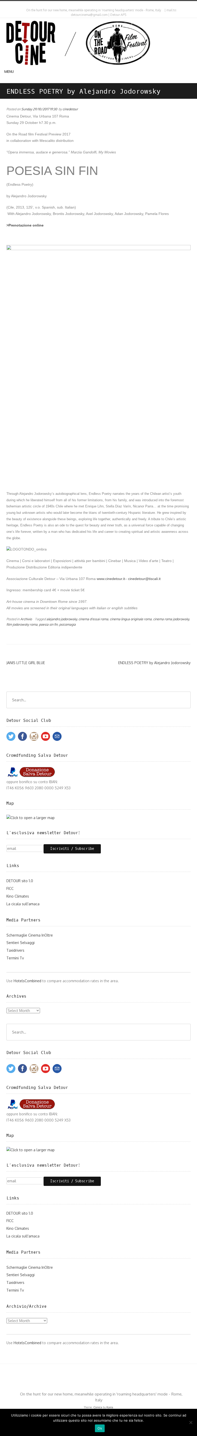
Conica (97, 1407)
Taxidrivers (15, 950)
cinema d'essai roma (93, 619)
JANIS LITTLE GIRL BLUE (25, 663)
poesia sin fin (48, 624)
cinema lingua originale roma (131, 619)
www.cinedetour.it (111, 579)
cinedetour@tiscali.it (144, 579)
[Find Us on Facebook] (99, 5)
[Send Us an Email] (95, 5)
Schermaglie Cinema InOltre (29, 935)
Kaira (109, 1407)
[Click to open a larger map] (30, 817)
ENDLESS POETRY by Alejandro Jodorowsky (154, 663)
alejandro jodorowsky (61, 619)
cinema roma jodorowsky (171, 619)
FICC (10, 888)
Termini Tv (15, 958)
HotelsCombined (27, 981)
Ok (99, 1428)
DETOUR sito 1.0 (19, 881)
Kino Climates (17, 896)
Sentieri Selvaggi (20, 942)
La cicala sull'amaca (23, 904)
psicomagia (67, 624)
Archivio (26, 619)
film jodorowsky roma (21, 624)
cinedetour (70, 109)
